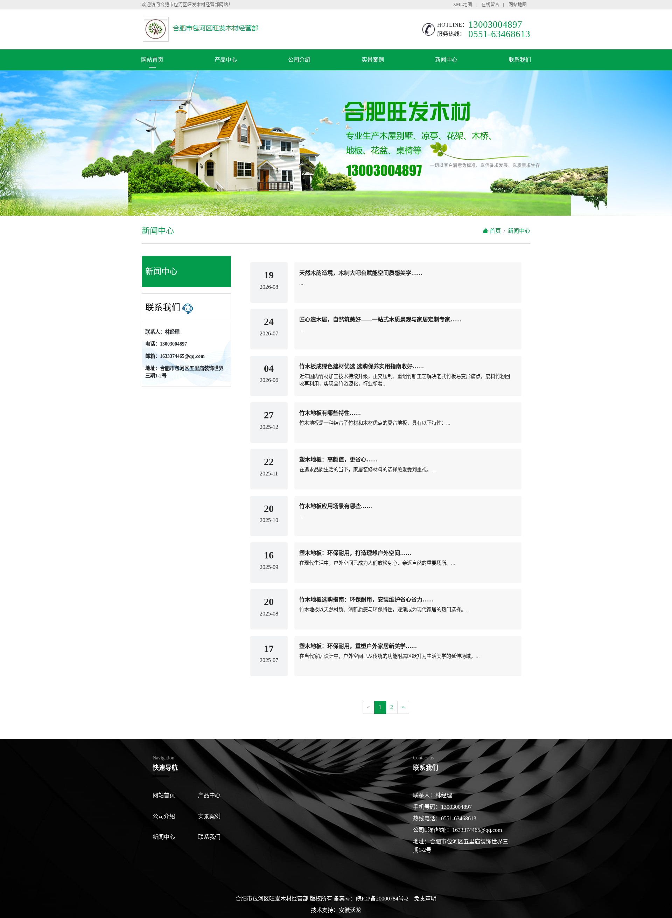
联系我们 (520, 60)
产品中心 (226, 60)
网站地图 (518, 4)
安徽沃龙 (350, 910)
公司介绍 (299, 60)
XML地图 (462, 4)
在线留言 (490, 4)
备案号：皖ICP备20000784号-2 (371, 899)
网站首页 (152, 60)
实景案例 (373, 60)
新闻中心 (446, 60)
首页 (494, 231)
